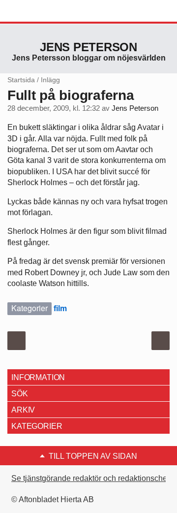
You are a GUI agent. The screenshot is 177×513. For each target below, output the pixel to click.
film (60, 308)
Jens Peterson (88, 47)
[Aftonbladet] (44, 11)
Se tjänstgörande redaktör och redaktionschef (90, 478)
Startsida (21, 80)
